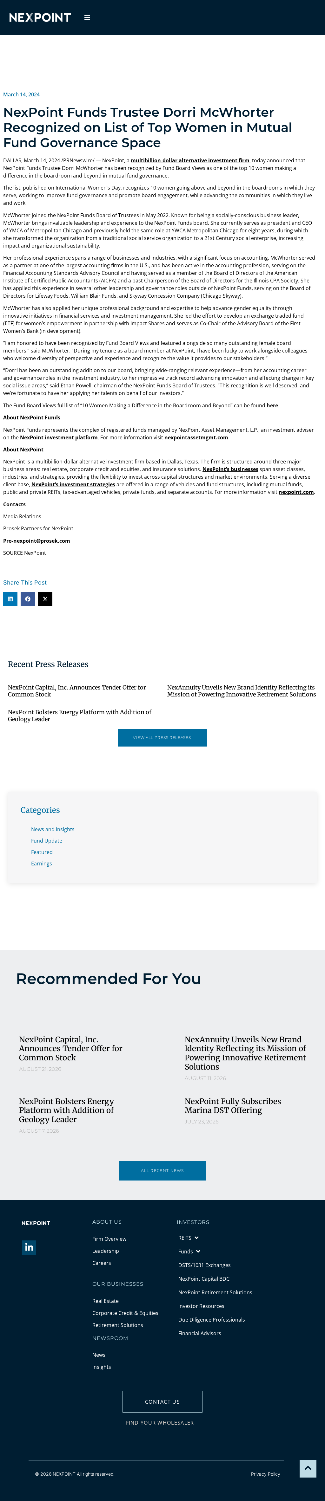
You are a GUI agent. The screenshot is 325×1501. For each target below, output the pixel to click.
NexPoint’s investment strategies (73, 484)
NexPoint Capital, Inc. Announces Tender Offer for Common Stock (77, 691)
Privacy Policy (265, 1474)
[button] (10, 599)
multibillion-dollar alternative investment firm (190, 160)
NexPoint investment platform (59, 437)
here (272, 405)
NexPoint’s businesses (230, 469)
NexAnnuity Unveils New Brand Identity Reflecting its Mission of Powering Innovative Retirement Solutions (241, 691)
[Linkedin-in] (29, 1247)
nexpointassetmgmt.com (196, 437)
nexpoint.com (296, 491)
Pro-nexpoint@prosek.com (36, 540)
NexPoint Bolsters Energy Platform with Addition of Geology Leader (79, 715)
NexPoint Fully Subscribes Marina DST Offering (233, 1106)
